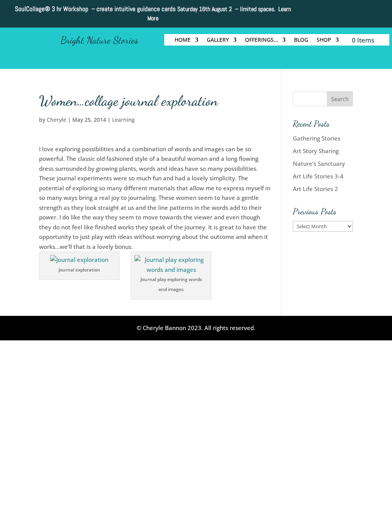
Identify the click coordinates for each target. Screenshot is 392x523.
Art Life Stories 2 (315, 189)
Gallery (218, 40)
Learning (123, 119)
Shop (324, 40)
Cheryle (56, 119)
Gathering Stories (316, 138)
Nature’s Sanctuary (319, 163)
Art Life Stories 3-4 (318, 176)
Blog (301, 40)
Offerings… (261, 40)
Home (183, 40)
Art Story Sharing (316, 151)
